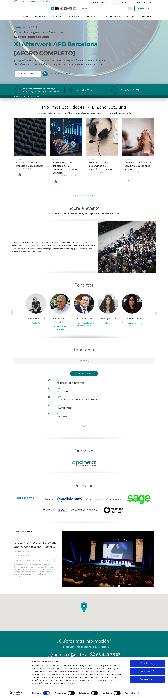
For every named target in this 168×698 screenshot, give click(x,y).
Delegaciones (140, 2)
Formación (40, 17)
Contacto (151, 2)
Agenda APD (23, 17)
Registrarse (105, 2)
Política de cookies (67, 683)
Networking (74, 17)
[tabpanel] (30, 149)
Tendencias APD (113, 17)
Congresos (57, 17)
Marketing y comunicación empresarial (28, 560)
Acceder (95, 2)
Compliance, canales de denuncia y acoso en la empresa (138, 166)
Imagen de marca (21, 555)
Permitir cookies (147, 663)
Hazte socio (144, 8)
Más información (28, 74)
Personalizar (130, 693)
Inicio (16, 96)
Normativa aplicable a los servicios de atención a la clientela (101, 166)
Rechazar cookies (147, 679)
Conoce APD (145, 17)
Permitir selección (147, 671)
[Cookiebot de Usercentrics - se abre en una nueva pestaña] (16, 693)
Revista (130, 17)
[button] (75, 196)
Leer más (17, 577)
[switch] (71, 693)
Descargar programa (84, 374)
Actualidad (92, 17)
